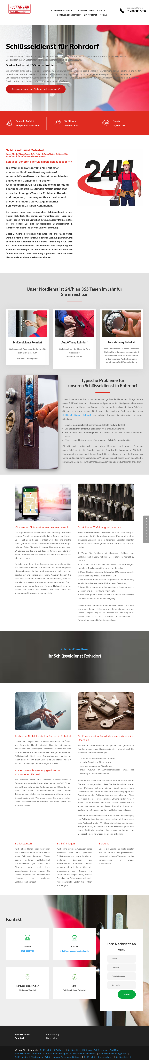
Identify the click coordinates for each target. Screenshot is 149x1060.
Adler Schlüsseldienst (74, 649)
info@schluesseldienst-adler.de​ (74, 951)
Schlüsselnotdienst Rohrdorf (76, 415)
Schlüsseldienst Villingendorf (113, 1053)
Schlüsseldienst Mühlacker (28, 1053)
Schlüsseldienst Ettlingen (55, 1053)
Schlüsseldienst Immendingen (98, 1057)
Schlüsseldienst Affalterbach (29, 1057)
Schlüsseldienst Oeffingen (52, 1050)
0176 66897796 (27, 951)
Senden (126, 994)
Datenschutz (52, 1038)
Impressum (51, 1034)
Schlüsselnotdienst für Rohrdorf (92, 10)
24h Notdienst (90, 15)
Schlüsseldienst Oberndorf (83, 1053)
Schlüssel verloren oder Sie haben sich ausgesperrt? (35, 89)
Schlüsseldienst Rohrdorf (62, 10)
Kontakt (103, 15)
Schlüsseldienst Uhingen (80, 1050)
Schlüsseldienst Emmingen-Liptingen (63, 1057)
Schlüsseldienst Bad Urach (107, 1050)
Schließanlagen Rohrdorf (68, 15)
